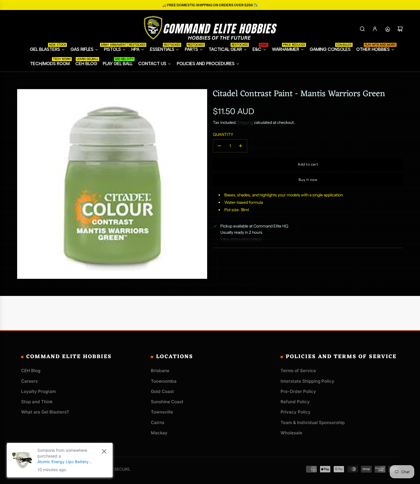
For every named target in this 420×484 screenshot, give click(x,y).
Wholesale (291, 432)
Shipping (245, 122)
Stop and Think (37, 401)
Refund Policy (295, 401)
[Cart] (400, 29)
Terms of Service (298, 370)
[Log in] (375, 29)
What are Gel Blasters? (45, 412)
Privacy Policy (296, 412)
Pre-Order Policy (298, 391)
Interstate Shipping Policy (307, 381)
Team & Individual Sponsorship (313, 422)
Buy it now (308, 180)
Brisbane (160, 370)
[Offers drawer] (387, 29)
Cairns (157, 422)
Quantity (223, 134)
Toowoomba (164, 381)
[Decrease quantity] (219, 146)
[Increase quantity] (240, 146)
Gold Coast (162, 391)
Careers (29, 381)
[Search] (362, 29)
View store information (240, 238)
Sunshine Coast (167, 401)
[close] (104, 451)
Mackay (159, 432)
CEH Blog (30, 370)
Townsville (162, 412)
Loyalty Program (38, 391)
